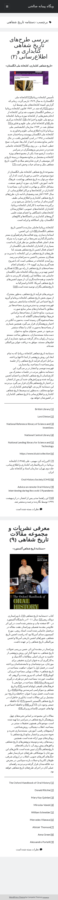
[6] (52, 453)
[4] (48, 123)
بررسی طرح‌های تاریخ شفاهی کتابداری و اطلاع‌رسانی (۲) (29, 48)
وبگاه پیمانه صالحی (41, 6)
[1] (29, 97)
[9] (16, 268)
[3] (24, 119)
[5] (9, 123)
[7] (14, 164)
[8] (35, 230)
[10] (15, 286)
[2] (45, 108)
